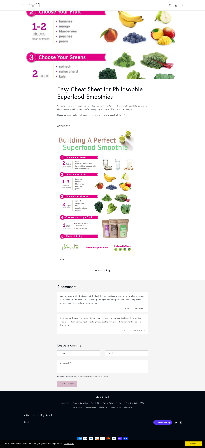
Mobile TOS (95, 403)
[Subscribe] (63, 422)
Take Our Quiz (132, 403)
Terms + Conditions (81, 403)
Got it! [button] (193, 444)
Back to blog (104, 270)
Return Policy (108, 403)
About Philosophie (124, 407)
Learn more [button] (69, 444)
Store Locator (78, 407)
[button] (170, 5)
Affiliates (119, 403)
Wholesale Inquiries (106, 407)
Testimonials (91, 407)
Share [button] (62, 259)
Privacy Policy (64, 403)
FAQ (142, 403)
